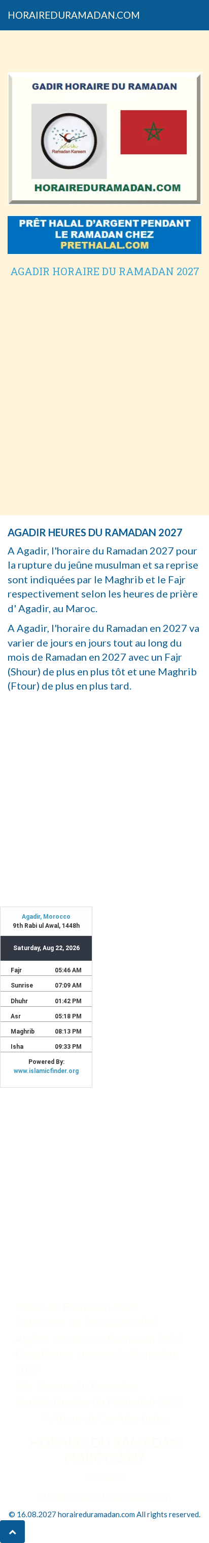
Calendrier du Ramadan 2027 (87, 1322)
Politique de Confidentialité (104, 1417)
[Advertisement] (104, 386)
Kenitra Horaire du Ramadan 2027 (99, 1402)
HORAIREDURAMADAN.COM (74, 15)
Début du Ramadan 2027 (76, 1307)
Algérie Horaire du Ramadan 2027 (98, 1339)
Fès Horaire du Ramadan (76, 1386)
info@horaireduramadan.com (104, 1496)
